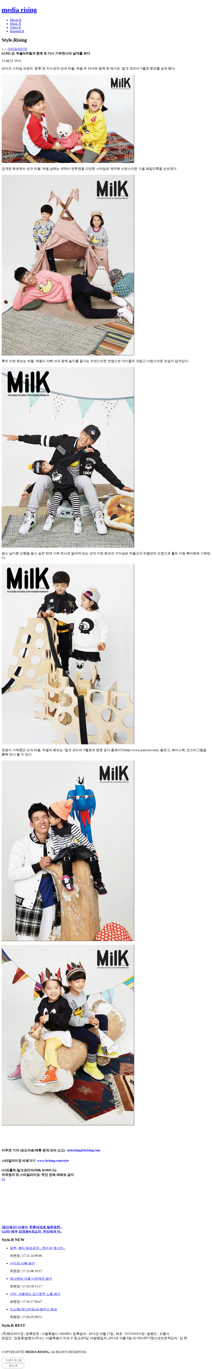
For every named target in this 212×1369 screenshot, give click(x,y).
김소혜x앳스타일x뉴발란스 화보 (33, 1309)
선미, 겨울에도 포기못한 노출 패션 (35, 1294)
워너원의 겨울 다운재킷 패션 (31, 1278)
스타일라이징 (17, 49)
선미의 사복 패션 (22, 1263)
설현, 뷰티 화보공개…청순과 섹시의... (37, 1248)
